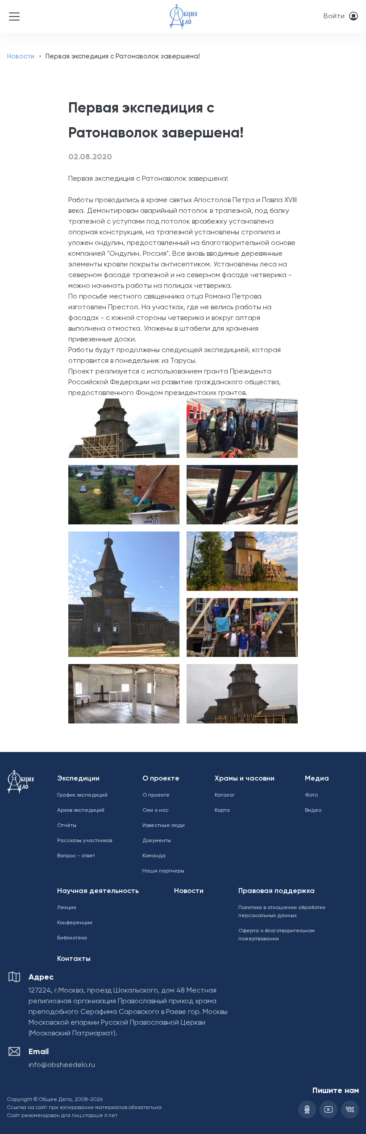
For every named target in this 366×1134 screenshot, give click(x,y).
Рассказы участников (84, 840)
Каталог (225, 795)
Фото (311, 795)
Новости (20, 56)
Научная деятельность (98, 891)
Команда (154, 856)
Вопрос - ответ (76, 856)
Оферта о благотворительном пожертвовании (276, 935)
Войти (334, 16)
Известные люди (163, 825)
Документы (156, 840)
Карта (222, 810)
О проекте (160, 778)
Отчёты (66, 825)
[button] (122, 428)
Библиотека (72, 938)
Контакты (74, 959)
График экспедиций (82, 795)
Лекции (66, 907)
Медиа (317, 778)
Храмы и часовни (244, 778)
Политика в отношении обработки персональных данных (281, 911)
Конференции (74, 923)
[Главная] (183, 10)
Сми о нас (155, 810)
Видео (313, 810)
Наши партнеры (163, 871)
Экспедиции (78, 778)
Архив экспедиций (80, 810)
